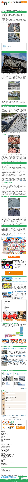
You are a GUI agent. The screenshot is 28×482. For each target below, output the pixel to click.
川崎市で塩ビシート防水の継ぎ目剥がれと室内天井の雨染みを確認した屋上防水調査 (14, 355)
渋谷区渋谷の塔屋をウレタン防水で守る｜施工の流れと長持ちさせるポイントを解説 (8, 374)
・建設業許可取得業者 (3, 463)
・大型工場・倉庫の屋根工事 (4, 451)
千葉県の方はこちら (14, 343)
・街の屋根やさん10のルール (4, 434)
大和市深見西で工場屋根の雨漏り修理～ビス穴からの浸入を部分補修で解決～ (21, 374)
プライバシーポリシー (17, 419)
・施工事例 (2, 440)
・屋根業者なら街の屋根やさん (4, 464)
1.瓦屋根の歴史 (4, 45)
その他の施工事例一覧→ (23, 388)
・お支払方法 (2, 437)
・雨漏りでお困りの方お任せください (5, 447)
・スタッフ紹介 (2, 462)
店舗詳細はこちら (6, 310)
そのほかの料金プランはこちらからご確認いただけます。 (9, 235)
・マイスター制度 (3, 436)
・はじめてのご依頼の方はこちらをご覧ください (7, 444)
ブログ (5, 10)
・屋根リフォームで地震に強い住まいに (5, 449)
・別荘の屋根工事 (3, 453)
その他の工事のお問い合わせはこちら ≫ (14, 256)
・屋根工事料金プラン (3, 445)
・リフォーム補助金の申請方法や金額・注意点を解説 (7, 454)
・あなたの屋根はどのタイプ (4, 457)
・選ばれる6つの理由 (3, 433)
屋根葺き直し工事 (22, 180)
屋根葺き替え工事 (7, 180)
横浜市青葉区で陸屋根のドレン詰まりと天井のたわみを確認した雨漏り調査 (13, 361)
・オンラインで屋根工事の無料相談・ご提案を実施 (7, 456)
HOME (2, 10)
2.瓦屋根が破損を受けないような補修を (7, 46)
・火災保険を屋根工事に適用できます (5, 450)
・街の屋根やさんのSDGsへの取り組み (5, 438)
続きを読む (20, 289)
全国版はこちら (23, 343)
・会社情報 (2, 460)
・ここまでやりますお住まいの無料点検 (5, 446)
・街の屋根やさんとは (3, 432)
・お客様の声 (2, 441)
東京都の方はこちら (5, 343)
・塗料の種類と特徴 (3, 459)
